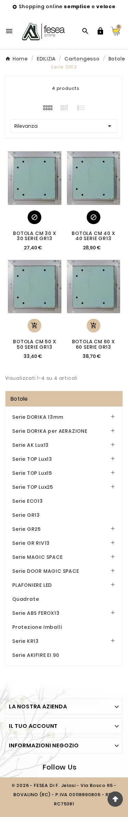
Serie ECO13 (27, 501)
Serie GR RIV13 (31, 543)
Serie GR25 (26, 529)
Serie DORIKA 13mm (37, 417)
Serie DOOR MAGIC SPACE (45, 571)
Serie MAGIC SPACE (37, 557)
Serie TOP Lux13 (32, 459)
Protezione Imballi (37, 627)
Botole (19, 399)
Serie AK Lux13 (30, 445)
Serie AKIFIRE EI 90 (35, 655)
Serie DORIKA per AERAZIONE (49, 431)
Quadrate (25, 599)
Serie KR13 (25, 641)
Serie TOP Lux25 (32, 487)
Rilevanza (64, 126)
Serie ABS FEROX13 (36, 613)
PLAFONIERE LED (32, 585)
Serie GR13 (26, 515)
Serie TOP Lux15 (32, 473)
